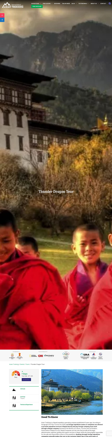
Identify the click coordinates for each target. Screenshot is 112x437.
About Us (94, 3)
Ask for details (26, 379)
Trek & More (47, 3)
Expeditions (35, 3)
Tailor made (66, 3)
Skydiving (57, 3)
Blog (73, 3)
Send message (36, 6)
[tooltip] (2, 15)
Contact (103, 3)
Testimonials (82, 3)
